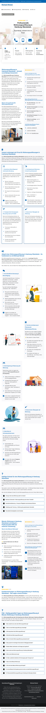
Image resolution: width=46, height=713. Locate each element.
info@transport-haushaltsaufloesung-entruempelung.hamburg (31, 1)
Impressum (39, 696)
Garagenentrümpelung (41, 708)
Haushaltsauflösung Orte (29, 696)
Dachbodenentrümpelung (32, 708)
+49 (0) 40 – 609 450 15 (32, 127)
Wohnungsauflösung (11, 708)
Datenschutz (34, 698)
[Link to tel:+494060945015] (15, 40)
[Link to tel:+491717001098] (23, 40)
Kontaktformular (35, 133)
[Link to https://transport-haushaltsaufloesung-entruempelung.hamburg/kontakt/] (30, 40)
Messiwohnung (18, 710)
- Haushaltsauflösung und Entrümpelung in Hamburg (23, 711)
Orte (22, 710)
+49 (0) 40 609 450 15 (36, 687)
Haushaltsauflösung (4, 708)
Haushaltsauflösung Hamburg (15, 698)
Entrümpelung (18, 708)
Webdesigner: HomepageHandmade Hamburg (27, 705)
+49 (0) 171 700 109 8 (31, 130)
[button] (23, 495)
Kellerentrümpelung (24, 708)
